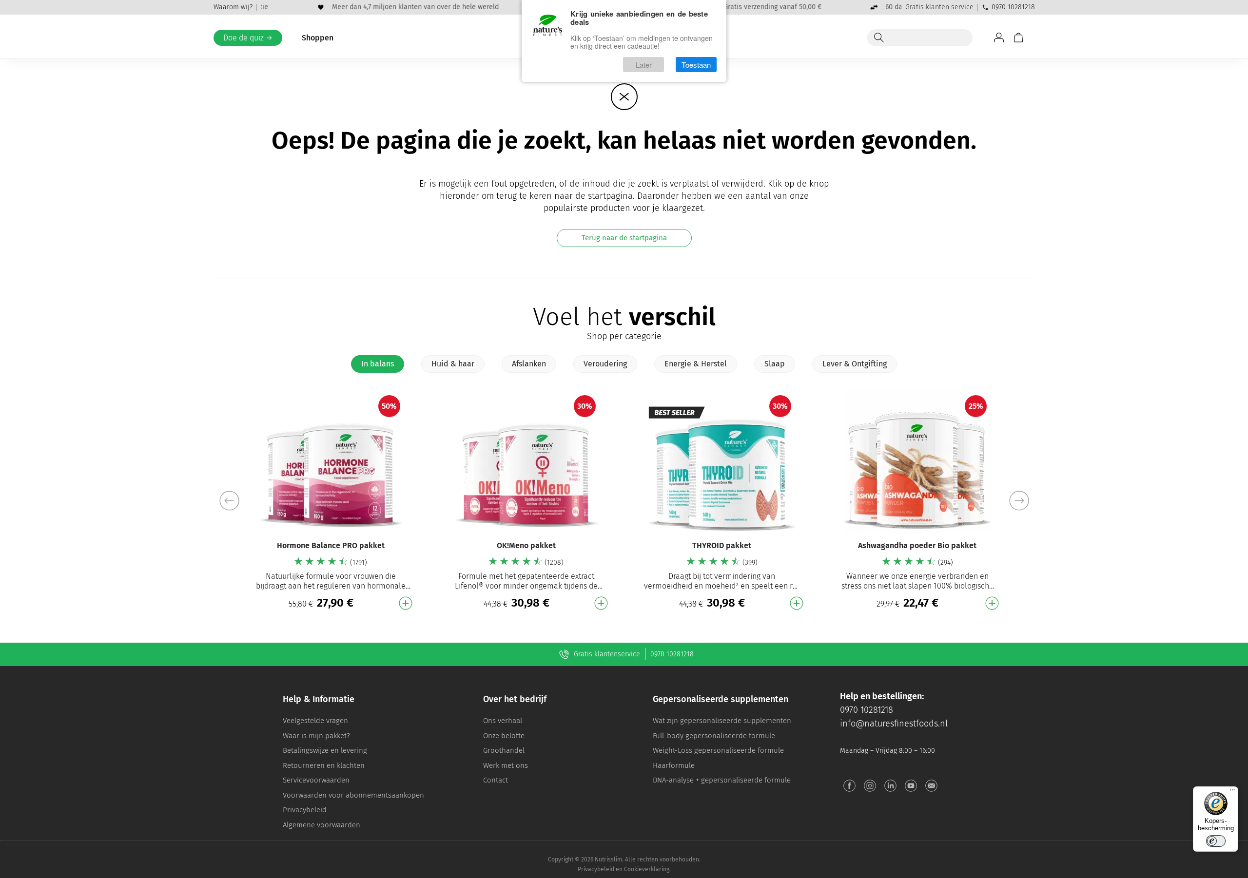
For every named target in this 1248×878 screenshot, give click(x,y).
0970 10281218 (1013, 7)
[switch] (1216, 841)
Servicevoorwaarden (316, 780)
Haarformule (674, 765)
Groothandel (504, 750)
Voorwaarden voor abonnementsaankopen (353, 795)
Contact (495, 780)
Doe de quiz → (248, 37)
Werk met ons (505, 765)
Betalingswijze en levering (325, 750)
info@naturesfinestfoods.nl (894, 723)
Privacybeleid (305, 809)
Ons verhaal (502, 720)
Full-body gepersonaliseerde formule (714, 735)
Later (644, 64)
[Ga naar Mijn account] (999, 37)
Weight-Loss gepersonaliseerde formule (718, 750)
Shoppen (317, 37)
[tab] (377, 364)
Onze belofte (504, 735)
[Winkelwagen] (1018, 37)
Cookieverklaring (646, 869)
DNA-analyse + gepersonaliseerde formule (722, 780)
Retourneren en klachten (324, 765)
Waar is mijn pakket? (316, 735)
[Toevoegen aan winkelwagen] (405, 603)
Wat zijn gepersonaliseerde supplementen (722, 720)
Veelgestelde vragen (315, 720)
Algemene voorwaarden (321, 825)
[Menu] (1232, 792)
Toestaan (696, 64)
